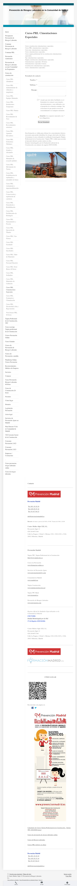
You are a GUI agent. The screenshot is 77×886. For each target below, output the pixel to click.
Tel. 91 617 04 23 (33, 511)
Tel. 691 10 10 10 (33, 506)
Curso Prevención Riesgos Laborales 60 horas (28, 880)
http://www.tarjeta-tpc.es (35, 558)
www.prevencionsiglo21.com (37, 573)
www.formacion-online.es (36, 565)
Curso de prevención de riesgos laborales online (43, 835)
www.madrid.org (33, 580)
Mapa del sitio (27, 874)
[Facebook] (33, 708)
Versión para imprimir (15, 874)
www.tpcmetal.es (33, 595)
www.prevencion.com (34, 603)
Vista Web (68, 876)
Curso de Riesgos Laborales (36, 840)
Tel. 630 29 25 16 (33, 509)
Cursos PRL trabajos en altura (37, 845)
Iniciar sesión (67, 874)
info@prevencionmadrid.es (36, 516)
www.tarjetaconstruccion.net (36, 588)
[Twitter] (36, 708)
